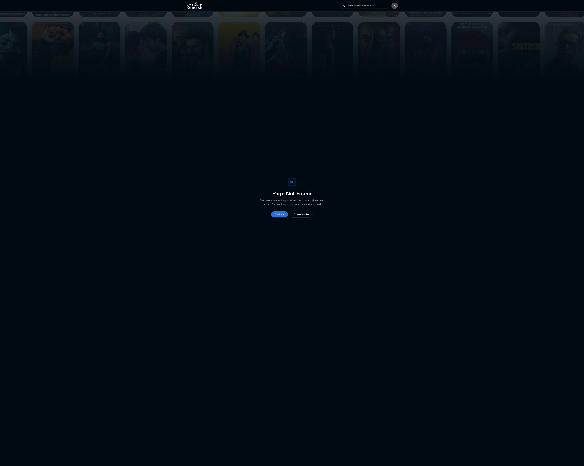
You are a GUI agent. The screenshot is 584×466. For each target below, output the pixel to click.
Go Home (279, 214)
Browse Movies (301, 214)
